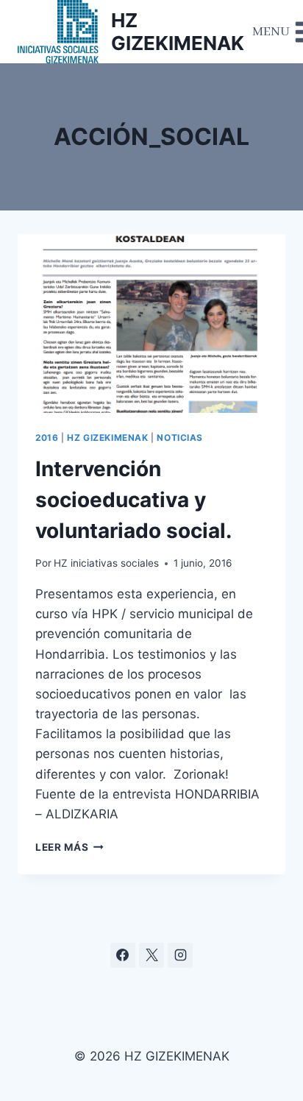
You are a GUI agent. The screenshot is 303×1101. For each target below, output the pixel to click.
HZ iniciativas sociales (106, 563)
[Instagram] (180, 955)
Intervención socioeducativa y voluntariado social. (133, 499)
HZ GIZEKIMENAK (107, 437)
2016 (46, 437)
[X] (151, 955)
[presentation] (151, 323)
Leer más (69, 847)
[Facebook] (122, 955)
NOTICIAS (180, 437)
